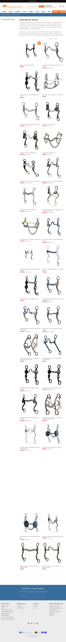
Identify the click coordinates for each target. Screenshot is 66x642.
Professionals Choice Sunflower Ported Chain (29, 95)
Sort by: (50, 38)
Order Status (21, 608)
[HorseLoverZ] (12, 6)
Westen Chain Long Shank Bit (27, 65)
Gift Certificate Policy (7, 611)
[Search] (41, 6)
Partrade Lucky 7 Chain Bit (48, 124)
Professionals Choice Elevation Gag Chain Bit (30, 537)
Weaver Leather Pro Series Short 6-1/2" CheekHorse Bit (29, 566)
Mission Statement (54, 606)
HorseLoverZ (30, 634)
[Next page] (45, 575)
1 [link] (38, 575)
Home (2, 14)
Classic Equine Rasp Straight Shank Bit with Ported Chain (52, 479)
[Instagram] (31, 623)
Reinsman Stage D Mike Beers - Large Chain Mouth (52, 269)
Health (24, 11)
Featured (55, 11)
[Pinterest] (37, 623)
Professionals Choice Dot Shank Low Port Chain (52, 65)
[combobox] (35, 6)
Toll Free (35, 606)
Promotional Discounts (8, 619)
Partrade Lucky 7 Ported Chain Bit (28, 152)
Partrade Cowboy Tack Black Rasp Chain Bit (52, 536)
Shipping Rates (5, 613)
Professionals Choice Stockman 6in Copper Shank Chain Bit (52, 299)
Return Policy (5, 615)
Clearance (62, 11)
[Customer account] (60, 6)
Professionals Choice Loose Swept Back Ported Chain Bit (51, 359)
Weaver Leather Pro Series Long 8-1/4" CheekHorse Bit (29, 508)
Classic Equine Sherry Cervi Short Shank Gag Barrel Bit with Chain (52, 418)
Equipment (17, 11)
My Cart (19, 606)
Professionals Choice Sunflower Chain (29, 299)
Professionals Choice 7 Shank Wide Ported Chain (52, 240)
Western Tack (9, 14)
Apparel (43, 11)
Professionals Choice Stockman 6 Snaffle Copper (52, 329)
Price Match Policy (6, 610)
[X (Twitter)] (34, 623)
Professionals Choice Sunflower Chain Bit (52, 388)
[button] (9, 19)
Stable (37, 11)
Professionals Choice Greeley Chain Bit (51, 447)
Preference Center (54, 611)
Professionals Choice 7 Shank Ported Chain (52, 181)
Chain (18, 14)
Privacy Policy (53, 610)
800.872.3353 (48, 5)
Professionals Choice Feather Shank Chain (30, 124)
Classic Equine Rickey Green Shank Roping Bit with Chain (30, 479)
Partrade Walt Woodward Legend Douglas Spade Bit (30, 269)
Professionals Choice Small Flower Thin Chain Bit (29, 418)
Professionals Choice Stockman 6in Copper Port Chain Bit (30, 329)
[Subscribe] (43, 595)
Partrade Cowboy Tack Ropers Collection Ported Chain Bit (30, 448)
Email (34, 608)
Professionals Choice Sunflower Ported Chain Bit (29, 388)
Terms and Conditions (7, 617)
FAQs (2, 608)
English (10, 11)
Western (4, 11)
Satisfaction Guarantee (55, 608)
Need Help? (4, 606)
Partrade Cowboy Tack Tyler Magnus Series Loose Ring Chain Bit (52, 210)
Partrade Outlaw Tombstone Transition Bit (30, 181)
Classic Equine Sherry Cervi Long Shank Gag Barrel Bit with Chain (29, 359)
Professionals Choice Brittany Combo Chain (30, 239)
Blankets (31, 11)
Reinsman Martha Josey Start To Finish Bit (52, 94)
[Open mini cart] (63, 6)
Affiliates (51, 613)
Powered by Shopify (37, 634)
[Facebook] (28, 623)
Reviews (51, 615)
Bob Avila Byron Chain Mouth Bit (28, 209)
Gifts (49, 11)
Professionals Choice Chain (48, 152)
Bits (15, 14)
